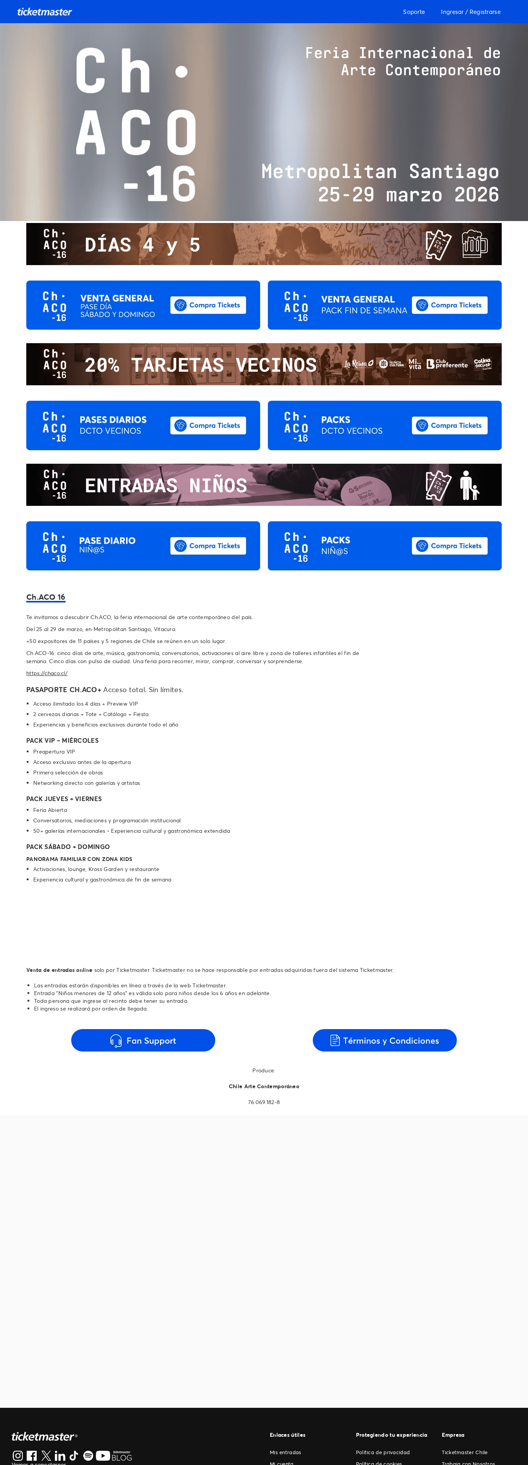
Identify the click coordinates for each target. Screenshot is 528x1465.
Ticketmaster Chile (464, 1452)
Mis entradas (285, 1452)
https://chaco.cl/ (47, 673)
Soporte (414, 11)
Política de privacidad (383, 1452)
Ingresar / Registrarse (471, 11)
